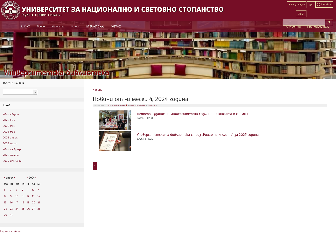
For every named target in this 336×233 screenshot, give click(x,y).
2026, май (9, 131)
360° (301, 13)
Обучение (58, 26)
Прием (41, 26)
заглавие (151, 105)
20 (33, 202)
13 (33, 196)
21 (39, 202)
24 (17, 208)
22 (5, 208)
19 (28, 202)
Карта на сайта (10, 231)
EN (310, 4)
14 (39, 196)
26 (28, 208)
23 (11, 208)
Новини (97, 89)
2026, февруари (12, 149)
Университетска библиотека (56, 72)
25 (23, 208)
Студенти (293, 26)
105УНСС (116, 26)
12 (28, 196)
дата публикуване (116, 105)
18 (23, 202)
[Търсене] (329, 22)
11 (23, 196)
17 (17, 202)
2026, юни (9, 125)
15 (5, 202)
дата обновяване (138, 105)
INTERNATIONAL (95, 26)
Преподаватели (318, 26)
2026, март (10, 143)
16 (11, 202)
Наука (75, 26)
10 (17, 196)
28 (39, 208)
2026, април (10, 137)
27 (33, 208)
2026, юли (9, 120)
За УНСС (25, 26)
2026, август (11, 114)
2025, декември (12, 160)
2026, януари (11, 155)
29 (5, 214)
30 (11, 214)
